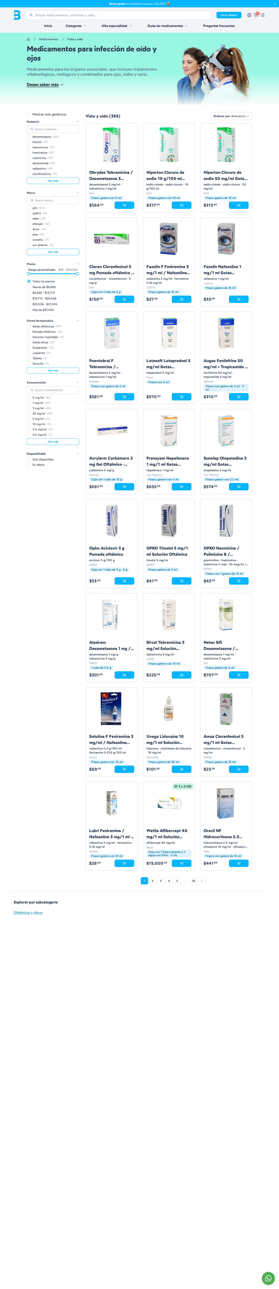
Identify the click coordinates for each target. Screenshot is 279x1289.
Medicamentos (48, 39)
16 (193, 880)
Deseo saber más (43, 84)
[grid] (169, 497)
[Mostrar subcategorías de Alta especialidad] (130, 25)
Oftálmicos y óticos (28, 912)
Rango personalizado (41, 269)
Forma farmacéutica (40, 321)
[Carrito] (256, 15)
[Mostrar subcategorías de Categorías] (84, 25)
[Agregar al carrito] (124, 205)
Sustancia (33, 121)
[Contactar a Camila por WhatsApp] (268, 1278)
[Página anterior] (136, 880)
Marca (31, 193)
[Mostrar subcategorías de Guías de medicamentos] (186, 25)
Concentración (36, 382)
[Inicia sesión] (249, 15)
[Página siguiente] (201, 880)
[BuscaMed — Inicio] (17, 15)
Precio (31, 264)
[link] (262, 15)
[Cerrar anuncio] (274, 3)
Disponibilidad (36, 454)
